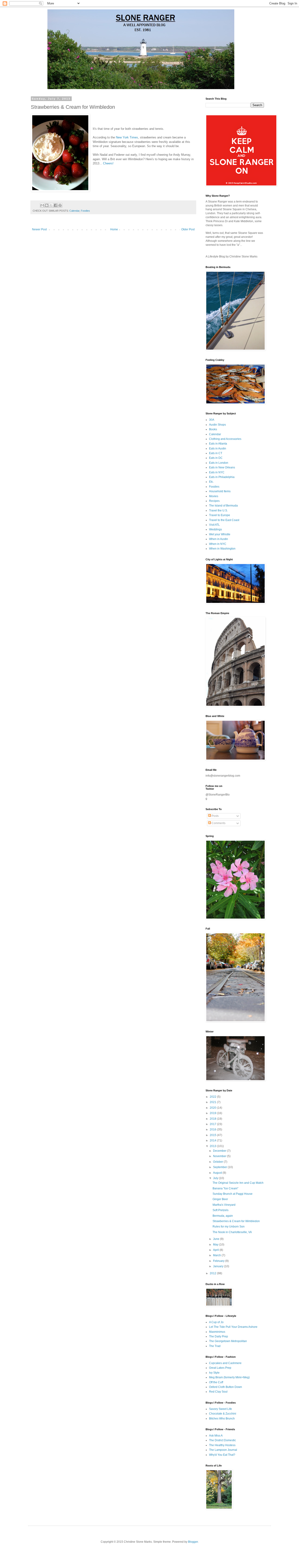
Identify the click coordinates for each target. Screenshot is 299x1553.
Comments (218, 823)
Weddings (215, 529)
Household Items (220, 491)
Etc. (211, 481)
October (218, 1161)
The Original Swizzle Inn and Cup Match (238, 1182)
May (216, 1244)
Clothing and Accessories (225, 439)
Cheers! (108, 163)
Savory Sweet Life (220, 1409)
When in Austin (218, 539)
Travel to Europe (219, 515)
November (220, 1156)
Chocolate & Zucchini (222, 1413)
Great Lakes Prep (220, 1367)
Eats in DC (216, 458)
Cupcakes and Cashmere (225, 1363)
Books (213, 429)
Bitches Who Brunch (222, 1418)
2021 (213, 1102)
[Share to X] (51, 205)
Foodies (85, 210)
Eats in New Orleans (222, 467)
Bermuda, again (223, 1215)
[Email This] (42, 205)
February (219, 1261)
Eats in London (218, 462)
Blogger (193, 1541)
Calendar (74, 210)
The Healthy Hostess (222, 1445)
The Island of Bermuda (223, 505)
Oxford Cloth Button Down (225, 1387)
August (218, 1172)
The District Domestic (222, 1440)
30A (211, 419)
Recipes (214, 501)
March (217, 1255)
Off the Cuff (216, 1382)
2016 (213, 1129)
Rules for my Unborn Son (229, 1226)
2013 (213, 1146)
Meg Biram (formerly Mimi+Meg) (229, 1377)
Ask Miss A (216, 1435)
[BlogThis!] (46, 205)
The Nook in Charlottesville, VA (232, 1232)
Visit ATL (214, 524)
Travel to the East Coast (224, 520)
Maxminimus (217, 1331)
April (216, 1250)
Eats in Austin (217, 448)
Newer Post (39, 229)
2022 (213, 1096)
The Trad (215, 1346)
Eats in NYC (216, 472)
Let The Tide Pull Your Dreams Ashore (233, 1327)
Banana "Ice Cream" (225, 1188)
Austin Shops (217, 424)
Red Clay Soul (218, 1391)
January (218, 1266)
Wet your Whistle (219, 534)
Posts (215, 816)
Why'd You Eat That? (222, 1454)
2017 (213, 1124)
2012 (213, 1273)
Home (114, 229)
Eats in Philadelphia (222, 477)
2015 (213, 1135)
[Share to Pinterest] (60, 205)
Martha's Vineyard (224, 1204)
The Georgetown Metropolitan (228, 1341)
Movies (213, 496)
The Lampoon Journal (223, 1450)
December (220, 1150)
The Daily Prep (218, 1336)
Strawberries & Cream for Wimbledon (236, 1221)
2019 (213, 1113)
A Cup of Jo (216, 1322)
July (216, 1178)
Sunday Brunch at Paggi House (233, 1193)
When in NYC (217, 544)
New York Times (127, 137)
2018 (213, 1118)
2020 (213, 1107)
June (216, 1239)
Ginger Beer (220, 1199)
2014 (213, 1140)
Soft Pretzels (220, 1210)
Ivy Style (214, 1372)
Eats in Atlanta (218, 443)
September (220, 1167)
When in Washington (222, 548)
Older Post (188, 229)
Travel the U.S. (218, 510)
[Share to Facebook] (55, 205)
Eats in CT (215, 453)
